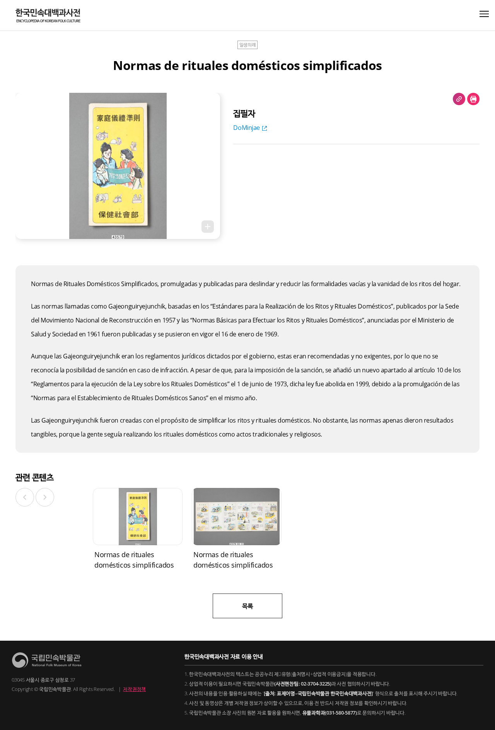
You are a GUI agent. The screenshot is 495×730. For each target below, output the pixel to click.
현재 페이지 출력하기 (473, 99)
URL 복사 (459, 99)
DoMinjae (246, 127)
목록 (247, 606)
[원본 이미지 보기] (207, 226)
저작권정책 (134, 689)
